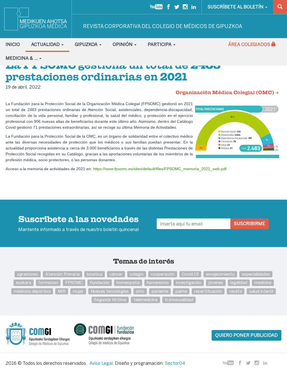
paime (181, 291)
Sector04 (175, 363)
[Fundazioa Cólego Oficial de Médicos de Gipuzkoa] (109, 334)
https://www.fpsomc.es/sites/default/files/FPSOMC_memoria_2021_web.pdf (159, 169)
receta (235, 291)
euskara (23, 282)
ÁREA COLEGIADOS (249, 44)
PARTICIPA (160, 44)
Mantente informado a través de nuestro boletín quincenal (78, 224)
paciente (160, 291)
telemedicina (145, 299)
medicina (262, 282)
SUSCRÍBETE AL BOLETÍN (236, 7)
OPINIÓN (123, 44)
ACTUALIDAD (46, 44)
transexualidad (179, 299)
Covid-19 (190, 274)
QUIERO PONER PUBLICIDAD (246, 335)
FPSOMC (74, 282)
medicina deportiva (32, 291)
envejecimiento (220, 274)
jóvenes (216, 282)
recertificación (208, 291)
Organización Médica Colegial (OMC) (225, 92)
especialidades (256, 274)
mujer (78, 291)
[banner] (36, 19)
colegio (137, 274)
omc (140, 291)
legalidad (238, 282)
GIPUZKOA (87, 44)
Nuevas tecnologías (110, 291)
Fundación (99, 282)
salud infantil (261, 291)
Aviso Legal (101, 363)
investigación (188, 282)
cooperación (163, 274)
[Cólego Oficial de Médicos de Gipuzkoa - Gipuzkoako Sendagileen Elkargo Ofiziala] (39, 334)
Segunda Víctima (110, 299)
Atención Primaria (62, 274)
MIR (62, 291)
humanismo (158, 282)
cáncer (116, 274)
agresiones (27, 274)
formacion (48, 282)
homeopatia (128, 282)
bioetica (94, 274)
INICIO (13, 44)
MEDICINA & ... (22, 58)
